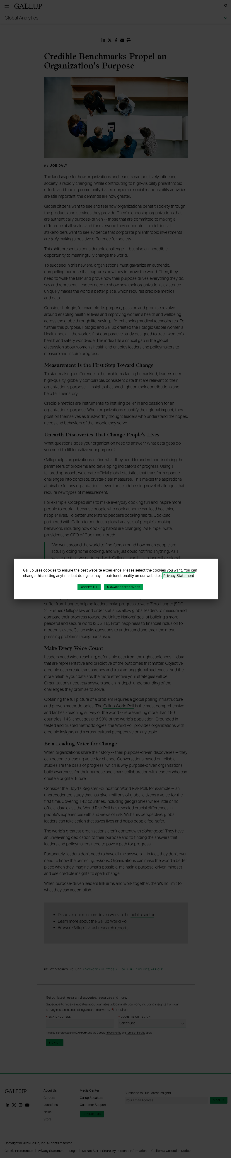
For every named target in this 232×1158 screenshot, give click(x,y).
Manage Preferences (123, 587)
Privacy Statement (178, 575)
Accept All (89, 587)
